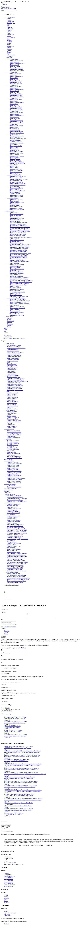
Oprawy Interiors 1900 (14, 175)
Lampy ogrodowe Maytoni (17, 122)
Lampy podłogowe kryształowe (15, 387)
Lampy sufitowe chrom (13, 466)
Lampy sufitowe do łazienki (14, 472)
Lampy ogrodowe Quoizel (17, 209)
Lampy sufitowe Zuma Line (17, 143)
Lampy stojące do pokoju (16, 271)
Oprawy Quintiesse (13, 154)
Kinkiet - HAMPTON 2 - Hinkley (12, 731)
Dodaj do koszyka (6, 622)
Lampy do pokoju (13, 263)
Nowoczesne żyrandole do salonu (18, 222)
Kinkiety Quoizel (14, 203)
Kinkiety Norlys (14, 166)
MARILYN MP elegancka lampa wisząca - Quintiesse (17, 748)
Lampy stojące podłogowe (11, 375)
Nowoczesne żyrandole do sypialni (19, 248)
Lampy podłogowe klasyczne (14, 388)
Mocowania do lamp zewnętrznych (19, 296)
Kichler (9, 36)
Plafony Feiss (13, 75)
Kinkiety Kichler (14, 148)
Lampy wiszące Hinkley (16, 125)
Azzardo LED (10, 321)
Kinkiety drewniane (12, 403)
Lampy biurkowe (11, 436)
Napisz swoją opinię (6, 825)
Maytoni (9, 43)
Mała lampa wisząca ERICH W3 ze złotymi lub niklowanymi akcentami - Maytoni (25, 774)
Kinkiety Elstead (14, 91)
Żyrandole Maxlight (15, 193)
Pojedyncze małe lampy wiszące (15, 352)
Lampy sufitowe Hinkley (16, 131)
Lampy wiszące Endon (16, 99)
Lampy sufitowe (9, 461)
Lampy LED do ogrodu (13, 417)
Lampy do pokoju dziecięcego (16, 298)
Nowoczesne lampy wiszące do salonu (20, 227)
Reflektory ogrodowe (12, 419)
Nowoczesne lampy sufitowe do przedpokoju (21, 280)
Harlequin (9, 30)
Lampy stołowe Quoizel (16, 208)
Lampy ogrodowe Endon (16, 109)
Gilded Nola (10, 28)
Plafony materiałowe (12, 369)
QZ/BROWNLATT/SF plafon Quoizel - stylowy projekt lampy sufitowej (22, 791)
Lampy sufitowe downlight (14, 482)
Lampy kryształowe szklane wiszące (16, 348)
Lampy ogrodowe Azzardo (17, 70)
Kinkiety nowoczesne (12, 393)
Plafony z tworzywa (12, 374)
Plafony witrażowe (12, 368)
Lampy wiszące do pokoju (17, 264)
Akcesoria (9, 423)
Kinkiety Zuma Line (15, 140)
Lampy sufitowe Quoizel (16, 206)
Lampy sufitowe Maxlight (16, 195)
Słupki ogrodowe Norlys (16, 170)
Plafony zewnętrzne (15, 290)
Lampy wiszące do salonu (16, 214)
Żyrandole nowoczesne (13, 440)
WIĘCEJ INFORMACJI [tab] (10, 668)
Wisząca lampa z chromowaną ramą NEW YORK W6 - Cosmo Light (21, 756)
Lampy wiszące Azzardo (16, 60)
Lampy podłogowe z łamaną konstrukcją (17, 381)
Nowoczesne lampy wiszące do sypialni (20, 244)
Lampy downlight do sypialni (17, 260)
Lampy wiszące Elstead (16, 86)
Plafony (7, 362)
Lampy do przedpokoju (14, 274)
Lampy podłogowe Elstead (17, 89)
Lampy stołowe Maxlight (16, 196)
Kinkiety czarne (11, 400)
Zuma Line (10, 56)
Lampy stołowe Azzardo (16, 69)
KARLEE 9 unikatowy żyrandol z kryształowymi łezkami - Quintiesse (22, 752)
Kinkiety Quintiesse (15, 159)
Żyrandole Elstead (14, 92)
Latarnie (9, 414)
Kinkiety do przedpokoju (16, 276)
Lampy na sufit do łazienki (17, 306)
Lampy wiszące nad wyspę (17, 315)
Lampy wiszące (9, 343)
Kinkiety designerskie (12, 401)
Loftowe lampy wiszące (13, 351)
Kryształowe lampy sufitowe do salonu (20, 231)
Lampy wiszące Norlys (16, 172)
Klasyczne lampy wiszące (13, 346)
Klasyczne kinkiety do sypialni (18, 258)
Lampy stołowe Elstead (16, 95)
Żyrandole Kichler (15, 150)
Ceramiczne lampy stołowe (14, 434)
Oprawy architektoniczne (10, 488)
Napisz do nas (7, 915)
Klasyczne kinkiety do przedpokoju (19, 279)
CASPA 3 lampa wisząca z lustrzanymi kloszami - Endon (18, 795)
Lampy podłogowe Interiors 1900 (18, 179)
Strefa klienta (8, 316)
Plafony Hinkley (14, 127)
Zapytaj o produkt (8, 626)
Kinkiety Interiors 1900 (16, 180)
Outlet (5, 329)
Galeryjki (6, 491)
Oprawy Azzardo (12, 59)
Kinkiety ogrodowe (12, 411)
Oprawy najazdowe (12, 426)
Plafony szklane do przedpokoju (18, 284)
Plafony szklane (11, 371)
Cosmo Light (10, 21)
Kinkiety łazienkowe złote (13, 453)
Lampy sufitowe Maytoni (16, 120)
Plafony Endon (14, 101)
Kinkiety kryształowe (12, 397)
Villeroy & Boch (11, 54)
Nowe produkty (8, 874)
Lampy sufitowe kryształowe (14, 475)
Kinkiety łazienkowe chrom (14, 456)
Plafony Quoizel (14, 201)
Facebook (6, 924)
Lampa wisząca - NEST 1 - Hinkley (13, 814)
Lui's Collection (11, 37)
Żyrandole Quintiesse (15, 160)
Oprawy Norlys (12, 164)
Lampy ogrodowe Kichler (16, 153)
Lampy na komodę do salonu (17, 235)
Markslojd (9, 40)
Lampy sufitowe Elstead (16, 94)
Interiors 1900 (10, 34)
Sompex (9, 52)
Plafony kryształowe (12, 366)
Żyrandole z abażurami (13, 449)
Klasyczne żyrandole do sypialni (18, 250)
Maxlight (9, 41)
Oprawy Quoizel (12, 198)
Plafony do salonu (14, 216)
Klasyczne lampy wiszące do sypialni (19, 245)
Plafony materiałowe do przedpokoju (19, 283)
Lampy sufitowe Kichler (16, 151)
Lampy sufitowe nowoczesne (14, 479)
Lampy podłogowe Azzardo (17, 63)
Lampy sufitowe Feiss (15, 80)
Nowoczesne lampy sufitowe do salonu (20, 228)
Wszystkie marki (9, 17)
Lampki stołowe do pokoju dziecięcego (20, 303)
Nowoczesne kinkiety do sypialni (18, 257)
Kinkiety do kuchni (15, 313)
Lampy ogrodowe (9, 410)
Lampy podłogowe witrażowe (14, 384)
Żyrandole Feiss (14, 79)
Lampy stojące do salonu (16, 219)
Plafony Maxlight (14, 189)
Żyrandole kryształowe (13, 443)
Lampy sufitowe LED (12, 462)
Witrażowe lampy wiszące (13, 353)
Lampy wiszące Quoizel (16, 199)
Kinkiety (7, 391)
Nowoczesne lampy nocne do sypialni (19, 261)
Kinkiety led (10, 407)
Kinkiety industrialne (12, 406)
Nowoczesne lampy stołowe (14, 432)
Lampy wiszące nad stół (13, 349)
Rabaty (9, 319)
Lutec (8, 39)
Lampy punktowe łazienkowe (14, 458)
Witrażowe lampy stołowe (13, 437)
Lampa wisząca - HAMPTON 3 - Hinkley (14, 723)
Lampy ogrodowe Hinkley (17, 133)
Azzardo (9, 20)
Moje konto (7, 914)
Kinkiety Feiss (14, 78)
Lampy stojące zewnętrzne (17, 289)
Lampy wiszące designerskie (14, 355)
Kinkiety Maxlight (15, 192)
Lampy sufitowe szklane (13, 469)
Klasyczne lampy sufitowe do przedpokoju (21, 282)
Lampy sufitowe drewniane (14, 476)
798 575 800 (12, 14)
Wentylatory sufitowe (9, 494)
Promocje (6, 873)
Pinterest (6, 633)
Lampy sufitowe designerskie (14, 463)
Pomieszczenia (9, 211)
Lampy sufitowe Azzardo (16, 67)
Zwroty (9, 326)
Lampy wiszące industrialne (14, 356)
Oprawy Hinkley (12, 124)
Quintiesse (9, 49)
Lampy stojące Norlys (15, 169)
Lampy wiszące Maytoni (16, 112)
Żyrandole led (10, 446)
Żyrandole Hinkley (15, 130)
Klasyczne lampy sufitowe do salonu (19, 230)
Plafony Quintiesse (15, 157)
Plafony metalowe (11, 372)
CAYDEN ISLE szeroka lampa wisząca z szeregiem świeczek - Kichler (22, 765)
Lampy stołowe (9, 429)
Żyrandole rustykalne (12, 447)
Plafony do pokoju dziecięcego (18, 302)
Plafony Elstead (14, 88)
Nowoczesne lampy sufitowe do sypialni (20, 253)
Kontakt (9, 325)
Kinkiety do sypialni (15, 241)
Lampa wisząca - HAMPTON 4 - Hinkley (14, 736)
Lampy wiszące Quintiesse (17, 156)
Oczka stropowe (11, 485)
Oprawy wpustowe (9, 484)
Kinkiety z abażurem (12, 408)
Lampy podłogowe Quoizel (17, 202)
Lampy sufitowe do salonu (17, 218)
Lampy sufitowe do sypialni (17, 240)
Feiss (8, 26)
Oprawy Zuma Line (13, 134)
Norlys (8, 44)
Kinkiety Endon (14, 104)
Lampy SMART (8, 492)
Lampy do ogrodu (13, 286)
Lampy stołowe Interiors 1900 (17, 185)
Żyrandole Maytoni (15, 118)
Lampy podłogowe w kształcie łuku (16, 378)
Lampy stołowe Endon (16, 108)
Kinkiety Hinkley (14, 128)
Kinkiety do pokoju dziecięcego (18, 299)
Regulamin (10, 324)
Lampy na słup (11, 424)
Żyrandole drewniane (12, 445)
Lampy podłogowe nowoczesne (15, 390)
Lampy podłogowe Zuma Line (18, 138)
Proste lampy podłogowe (13, 377)
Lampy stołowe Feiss (15, 82)
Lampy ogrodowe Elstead (16, 96)
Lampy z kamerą (11, 427)
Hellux (8, 31)
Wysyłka (9, 318)
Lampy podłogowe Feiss (16, 76)
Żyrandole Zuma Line (15, 141)
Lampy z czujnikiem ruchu (14, 420)
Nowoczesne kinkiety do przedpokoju (19, 277)
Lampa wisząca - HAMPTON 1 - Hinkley (14, 718)
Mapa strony (7, 902)
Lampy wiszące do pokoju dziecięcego (20, 300)
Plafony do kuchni (15, 311)
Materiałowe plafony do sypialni (18, 256)
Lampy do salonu (12, 212)
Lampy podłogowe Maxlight (17, 190)
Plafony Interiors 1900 (16, 177)
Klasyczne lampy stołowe (13, 430)
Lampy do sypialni (13, 238)
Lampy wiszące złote (12, 361)
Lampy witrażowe (8, 489)
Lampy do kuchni (13, 309)
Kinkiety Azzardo (14, 65)
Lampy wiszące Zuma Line (17, 135)
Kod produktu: (4, 709)
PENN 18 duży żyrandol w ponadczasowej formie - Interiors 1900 (20, 769)
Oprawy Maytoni (12, 111)
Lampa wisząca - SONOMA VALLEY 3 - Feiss (16, 761)
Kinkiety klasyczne (12, 394)
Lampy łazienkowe (9, 450)
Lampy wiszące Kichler (16, 146)
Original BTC (10, 46)
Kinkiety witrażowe (12, 398)
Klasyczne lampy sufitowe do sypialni (19, 254)
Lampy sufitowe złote (12, 468)
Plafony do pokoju (15, 267)
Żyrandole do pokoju (15, 266)
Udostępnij (6, 631)
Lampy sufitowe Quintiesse (17, 162)
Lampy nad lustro (11, 452)
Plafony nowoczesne (12, 365)
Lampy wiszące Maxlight (16, 188)
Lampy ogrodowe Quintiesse (17, 163)
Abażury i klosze (8, 459)
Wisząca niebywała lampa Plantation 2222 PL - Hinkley (18, 810)
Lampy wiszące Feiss (15, 73)
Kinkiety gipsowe (11, 404)
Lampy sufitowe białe (12, 474)
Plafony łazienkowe (12, 455)
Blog (5, 331)
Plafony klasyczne (11, 364)
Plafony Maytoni (14, 114)
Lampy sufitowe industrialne (14, 471)
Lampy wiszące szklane (13, 358)
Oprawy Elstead (12, 85)
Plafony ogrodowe (11, 413)
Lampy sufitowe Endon (16, 107)
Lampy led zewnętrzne (16, 295)
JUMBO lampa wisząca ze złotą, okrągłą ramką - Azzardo (18, 778)
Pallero (9, 47)
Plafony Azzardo (14, 62)
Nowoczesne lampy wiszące (14, 345)
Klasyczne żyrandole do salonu (18, 224)
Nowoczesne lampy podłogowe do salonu (20, 237)
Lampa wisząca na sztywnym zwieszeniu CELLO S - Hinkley (19, 787)
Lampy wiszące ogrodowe (13, 421)
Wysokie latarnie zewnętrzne (17, 292)
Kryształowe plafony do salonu (18, 234)
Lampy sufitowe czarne (13, 465)
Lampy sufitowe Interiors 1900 (18, 183)
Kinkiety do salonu (15, 221)
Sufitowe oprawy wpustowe (14, 487)
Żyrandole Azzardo (15, 66)
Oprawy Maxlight (13, 186)
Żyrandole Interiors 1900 (16, 182)
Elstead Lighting (11, 23)
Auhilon (9, 18)
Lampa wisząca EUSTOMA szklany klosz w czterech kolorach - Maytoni (22, 800)
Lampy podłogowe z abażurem (15, 385)
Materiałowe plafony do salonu (18, 232)
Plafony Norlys (14, 173)
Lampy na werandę (15, 293)
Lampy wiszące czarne (13, 359)
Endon (8, 24)
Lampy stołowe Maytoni (16, 121)
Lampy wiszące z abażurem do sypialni (20, 247)
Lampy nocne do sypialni (16, 243)
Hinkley (9, 33)
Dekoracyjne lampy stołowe (14, 433)
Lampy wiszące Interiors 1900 (18, 176)
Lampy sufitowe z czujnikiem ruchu (16, 478)
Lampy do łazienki (13, 305)
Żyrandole (7, 439)
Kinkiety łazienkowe (12, 395)
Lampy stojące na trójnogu (13, 382)
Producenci (8, 57)
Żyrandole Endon (14, 105)
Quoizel (9, 50)
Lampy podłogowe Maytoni (17, 115)
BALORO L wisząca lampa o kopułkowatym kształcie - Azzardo (20, 782)
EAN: (2, 711)
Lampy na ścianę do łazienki (17, 308)
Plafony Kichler (14, 147)
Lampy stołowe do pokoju (17, 273)
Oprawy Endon (12, 98)
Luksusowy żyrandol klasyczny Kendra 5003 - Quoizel (18, 805)
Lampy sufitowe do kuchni (17, 312)
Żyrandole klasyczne (12, 442)
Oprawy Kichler (12, 144)
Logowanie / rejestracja (10, 912)
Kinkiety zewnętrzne (15, 287)
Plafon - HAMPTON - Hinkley (12, 727)
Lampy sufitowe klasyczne (14, 481)
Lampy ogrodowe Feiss (16, 83)
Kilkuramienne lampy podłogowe (15, 379)
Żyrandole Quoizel (15, 205)
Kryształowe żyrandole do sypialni (19, 251)
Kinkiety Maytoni (14, 117)
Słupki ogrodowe (11, 416)
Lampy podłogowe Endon (17, 102)
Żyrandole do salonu (15, 215)
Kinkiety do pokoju (15, 270)
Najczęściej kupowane (9, 876)
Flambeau (9, 27)
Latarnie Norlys (14, 167)
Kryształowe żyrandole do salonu (18, 225)
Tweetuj (6, 632)
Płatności (9, 322)
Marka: (2, 708)
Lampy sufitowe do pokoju (17, 269)
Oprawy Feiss (12, 72)
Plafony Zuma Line (15, 137)
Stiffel (8, 53)
